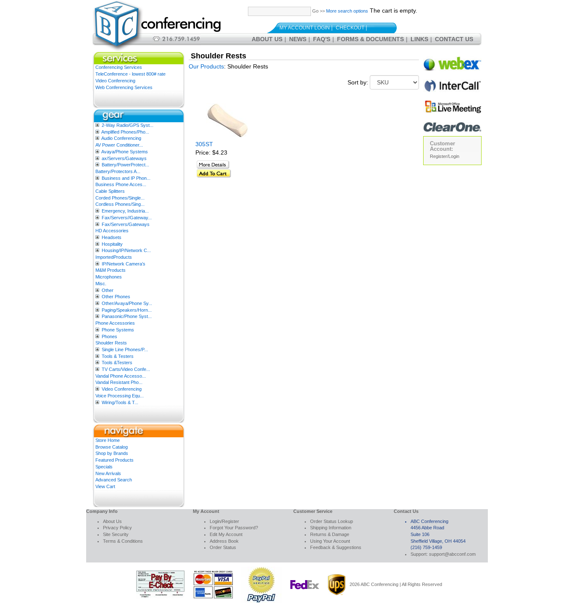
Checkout (350, 28)
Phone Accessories (115, 323)
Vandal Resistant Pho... (118, 382)
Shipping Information (330, 527)
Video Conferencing (115, 80)
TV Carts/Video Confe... (126, 369)
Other (107, 290)
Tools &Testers (117, 362)
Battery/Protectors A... (117, 171)
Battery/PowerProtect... (125, 164)
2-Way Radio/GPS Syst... (127, 125)
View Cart (105, 486)
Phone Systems (118, 329)
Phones (109, 336)
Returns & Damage (329, 534)
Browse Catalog (111, 446)
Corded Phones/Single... (120, 197)
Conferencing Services (118, 67)
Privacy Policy (117, 527)
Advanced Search (113, 479)
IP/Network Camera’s (123, 263)
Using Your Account (330, 541)
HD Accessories (112, 230)
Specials (104, 466)
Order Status (223, 547)
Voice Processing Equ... (119, 395)
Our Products (206, 66)
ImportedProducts (113, 257)
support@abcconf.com (452, 554)
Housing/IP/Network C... (126, 250)
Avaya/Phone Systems (124, 151)
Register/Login (444, 156)
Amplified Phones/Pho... (125, 131)
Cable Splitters (110, 191)
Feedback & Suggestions (335, 547)
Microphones (108, 276)
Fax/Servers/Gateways (126, 224)
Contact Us (454, 39)
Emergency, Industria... (125, 210)
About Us (267, 39)
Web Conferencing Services (124, 87)
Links (419, 39)
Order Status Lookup (331, 521)
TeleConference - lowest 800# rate (130, 73)
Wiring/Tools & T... (120, 402)
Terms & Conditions (123, 541)
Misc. (100, 283)
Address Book (224, 541)
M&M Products (110, 270)
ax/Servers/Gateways (124, 158)
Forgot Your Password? (234, 527)
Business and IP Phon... (126, 178)
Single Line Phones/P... (125, 349)
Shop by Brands (111, 453)
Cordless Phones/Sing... (120, 204)
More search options (347, 10)
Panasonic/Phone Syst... (127, 316)
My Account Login (304, 28)
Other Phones (116, 296)
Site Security (116, 534)
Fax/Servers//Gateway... (127, 217)
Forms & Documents (370, 39)
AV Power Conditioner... (119, 144)
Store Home (107, 440)
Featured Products (114, 459)
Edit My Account (226, 534)
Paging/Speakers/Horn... (127, 310)
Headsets (111, 237)
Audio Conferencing (121, 138)
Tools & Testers (118, 356)
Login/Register (224, 521)
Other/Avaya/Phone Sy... (127, 303)
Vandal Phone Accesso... (120, 375)
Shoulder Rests (111, 342)
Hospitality (112, 244)
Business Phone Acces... (120, 184)
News (297, 39)
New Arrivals (108, 473)
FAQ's (321, 39)
